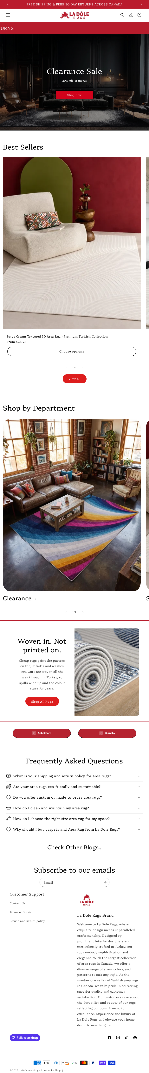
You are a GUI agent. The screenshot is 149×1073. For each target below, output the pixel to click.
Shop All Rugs (42, 701)
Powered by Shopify (52, 1070)
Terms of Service (21, 912)
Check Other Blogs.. (74, 847)
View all (74, 379)
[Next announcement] (141, 4)
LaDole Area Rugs (30, 1070)
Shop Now (74, 95)
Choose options (71, 351)
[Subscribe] (105, 882)
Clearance (17, 598)
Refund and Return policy (27, 921)
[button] (8, 15)
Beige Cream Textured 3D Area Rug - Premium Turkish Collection (57, 336)
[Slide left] (66, 368)
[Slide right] (83, 368)
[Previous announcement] (7, 4)
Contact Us (17, 903)
